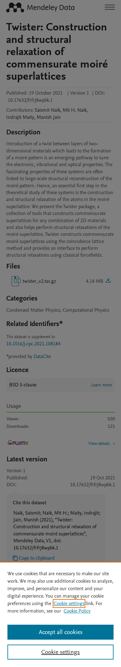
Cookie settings (69, 603)
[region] (60, 614)
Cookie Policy (77, 611)
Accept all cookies (61, 632)
